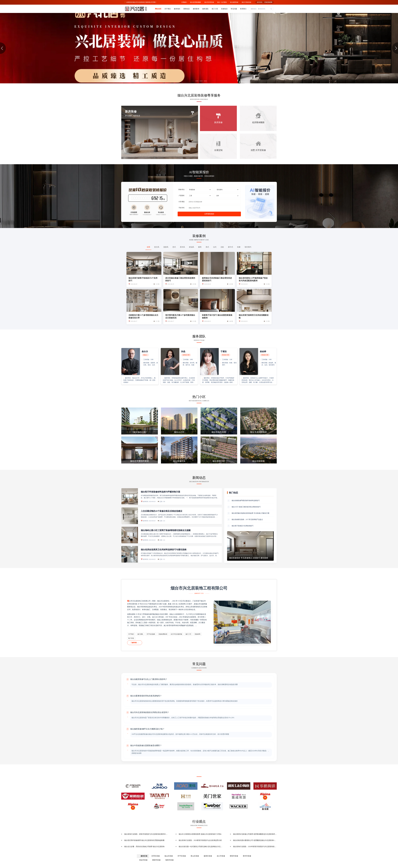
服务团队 (205, 9)
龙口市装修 (221, 856)
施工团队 (140, 634)
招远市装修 (143, 860)
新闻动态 (186, 9)
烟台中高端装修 (246, 2)
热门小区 (215, 9)
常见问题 (234, 9)
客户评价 (131, 638)
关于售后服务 (151, 634)
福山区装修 (168, 856)
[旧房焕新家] (199, 48)
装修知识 (224, 9)
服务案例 (196, 9)
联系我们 (243, 9)
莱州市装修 (247, 856)
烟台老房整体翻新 (195, 2)
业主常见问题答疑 (176, 634)
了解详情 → (135, 642)
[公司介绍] (242, 622)
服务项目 (177, 9)
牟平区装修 (182, 856)
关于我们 (167, 9)
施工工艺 (188, 634)
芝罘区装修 (155, 856)
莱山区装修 (195, 856)
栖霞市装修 (156, 860)
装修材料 (197, 634)
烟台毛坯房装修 (209, 2)
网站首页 (158, 9)
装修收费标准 (163, 634)
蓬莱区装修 (208, 856)
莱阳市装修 (234, 856)
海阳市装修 (169, 860)
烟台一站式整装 (222, 2)
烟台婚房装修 (234, 2)
